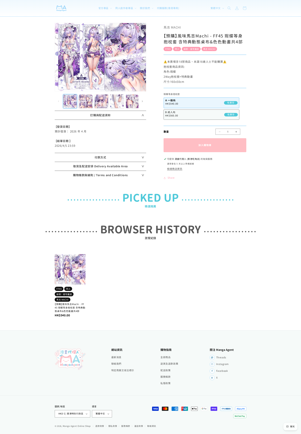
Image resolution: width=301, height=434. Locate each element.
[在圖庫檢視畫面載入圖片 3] (101, 101)
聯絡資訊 (151, 426)
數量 (166, 131)
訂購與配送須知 (100, 115)
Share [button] (171, 178)
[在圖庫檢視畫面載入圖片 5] (133, 101)
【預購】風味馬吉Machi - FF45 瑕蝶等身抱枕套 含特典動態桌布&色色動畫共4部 (70, 307)
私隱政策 (165, 383)
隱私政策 (112, 426)
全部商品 (165, 357)
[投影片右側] (142, 101)
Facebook (220, 371)
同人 (177, 49)
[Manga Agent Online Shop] (70, 359)
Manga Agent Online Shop (77, 426)
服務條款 (165, 377)
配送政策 (165, 370)
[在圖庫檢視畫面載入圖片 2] (86, 101)
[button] (104, 8)
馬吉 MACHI (209, 49)
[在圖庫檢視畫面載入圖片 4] (117, 101)
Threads (218, 357)
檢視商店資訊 (174, 169)
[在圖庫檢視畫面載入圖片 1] (70, 101)
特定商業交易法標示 (122, 370)
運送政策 (138, 426)
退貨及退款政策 (169, 364)
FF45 (168, 49)
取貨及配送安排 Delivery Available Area (100, 166)
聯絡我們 (116, 364)
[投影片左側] (58, 101)
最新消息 (116, 357)
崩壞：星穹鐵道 (191, 49)
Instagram (220, 364)
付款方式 (100, 157)
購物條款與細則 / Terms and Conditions (100, 175)
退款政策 (99, 426)
